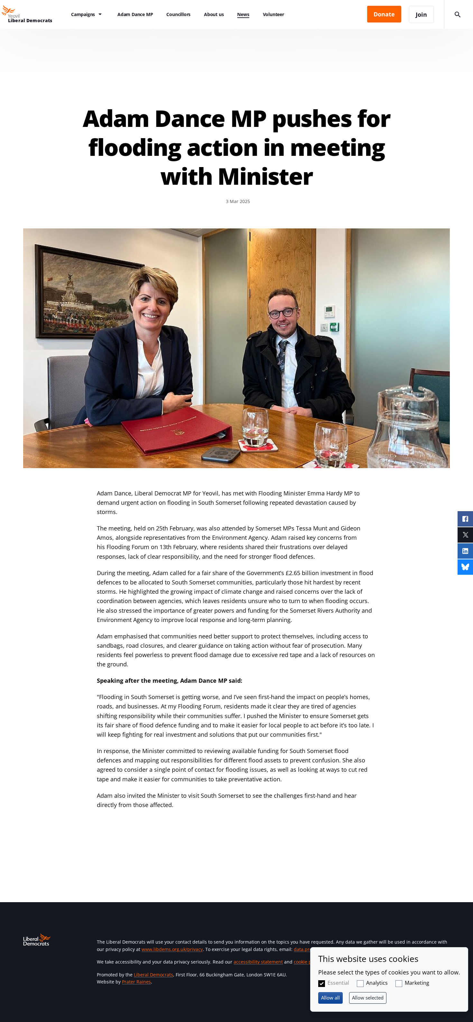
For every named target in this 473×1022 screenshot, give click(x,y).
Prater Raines (136, 982)
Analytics (377, 982)
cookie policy (307, 962)
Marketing (417, 982)
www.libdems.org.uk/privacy (172, 949)
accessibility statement (258, 962)
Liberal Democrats (153, 975)
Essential (338, 982)
